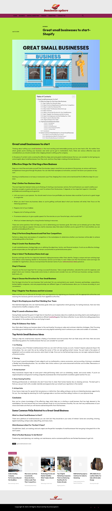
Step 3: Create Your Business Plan (52, 107)
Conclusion (46, 131)
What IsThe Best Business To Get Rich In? (55, 138)
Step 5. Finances (47, 110)
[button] (83, 16)
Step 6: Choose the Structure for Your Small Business (57, 112)
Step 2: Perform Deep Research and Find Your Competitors (59, 105)
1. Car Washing (51, 123)
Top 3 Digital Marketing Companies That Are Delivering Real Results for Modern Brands (64, 478)
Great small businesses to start (48, 99)
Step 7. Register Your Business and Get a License (56, 114)
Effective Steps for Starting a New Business (53, 101)
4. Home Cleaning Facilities (54, 127)
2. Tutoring (50, 124)
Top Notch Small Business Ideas (50, 121)
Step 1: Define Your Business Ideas (52, 103)
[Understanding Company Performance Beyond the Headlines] (15, 464)
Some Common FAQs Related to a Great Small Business (57, 133)
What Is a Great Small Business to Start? (54, 134)
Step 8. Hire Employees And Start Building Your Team (57, 116)
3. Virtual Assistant (52, 126)
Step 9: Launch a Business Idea (51, 118)
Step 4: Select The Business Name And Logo (54, 109)
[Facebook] (91, 507)
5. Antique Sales (51, 129)
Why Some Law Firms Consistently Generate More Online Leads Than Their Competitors (31, 478)
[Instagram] (94, 507)
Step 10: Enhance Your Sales (51, 119)
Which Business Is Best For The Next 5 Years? (56, 136)
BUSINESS (45, 26)
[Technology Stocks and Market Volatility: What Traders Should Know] (48, 464)
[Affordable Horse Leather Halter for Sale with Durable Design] (97, 464)
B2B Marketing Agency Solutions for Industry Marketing (80, 476)
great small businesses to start (24, 443)
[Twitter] (98, 507)
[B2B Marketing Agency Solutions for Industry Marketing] (80, 464)
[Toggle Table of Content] (73, 96)
